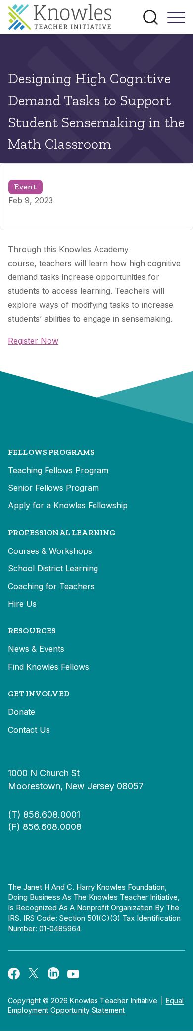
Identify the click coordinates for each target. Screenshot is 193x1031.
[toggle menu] (176, 21)
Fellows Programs (51, 452)
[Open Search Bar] (150, 17)
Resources (32, 630)
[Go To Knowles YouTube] (73, 973)
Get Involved (38, 693)
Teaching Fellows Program (58, 470)
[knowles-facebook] (14, 972)
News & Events (36, 649)
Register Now (33, 340)
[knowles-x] (34, 973)
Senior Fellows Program (53, 488)
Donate (21, 712)
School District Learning (53, 568)
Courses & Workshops (50, 551)
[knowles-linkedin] (53, 973)
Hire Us (22, 604)
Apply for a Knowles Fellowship (68, 505)
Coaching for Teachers (51, 586)
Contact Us (29, 730)
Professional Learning (61, 532)
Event (25, 186)
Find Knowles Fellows (48, 667)
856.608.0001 (51, 814)
